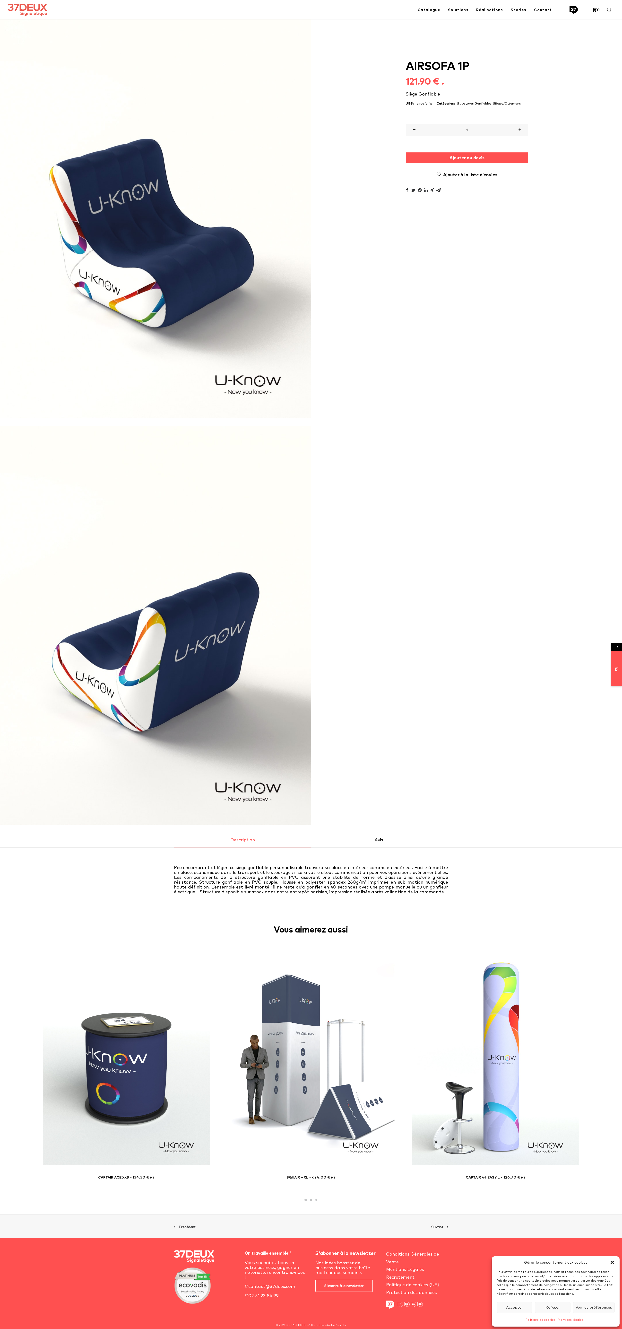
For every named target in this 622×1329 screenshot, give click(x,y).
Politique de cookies (540, 1319)
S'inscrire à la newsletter (344, 1286)
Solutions (458, 10)
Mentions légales (570, 1319)
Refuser (552, 1307)
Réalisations (489, 10)
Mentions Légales (405, 1269)
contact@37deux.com (271, 1286)
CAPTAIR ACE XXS (126, 1177)
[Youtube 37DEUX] (420, 1304)
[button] (612, 1262)
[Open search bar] (609, 10)
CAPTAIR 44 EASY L (495, 1177)
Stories (518, 10)
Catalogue (429, 10)
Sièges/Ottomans (507, 103)
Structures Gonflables (474, 103)
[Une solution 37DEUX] (575, 10)
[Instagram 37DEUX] (407, 1304)
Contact (543, 10)
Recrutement (400, 1277)
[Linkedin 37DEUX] (413, 1304)
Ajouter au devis (466, 157)
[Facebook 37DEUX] (400, 1304)
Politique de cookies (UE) (412, 1284)
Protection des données (411, 1292)
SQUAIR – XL (310, 1177)
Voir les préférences (594, 1307)
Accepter (514, 1307)
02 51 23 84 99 (263, 1295)
